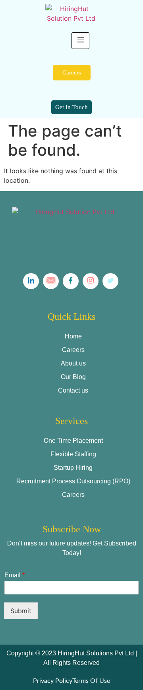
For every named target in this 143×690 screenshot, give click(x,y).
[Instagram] (91, 281)
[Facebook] (71, 281)
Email (14, 575)
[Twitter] (110, 281)
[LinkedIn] (31, 281)
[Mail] (51, 281)
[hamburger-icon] (80, 40)
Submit (20, 611)
